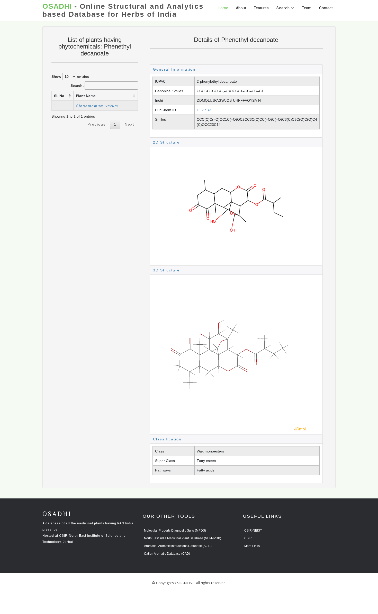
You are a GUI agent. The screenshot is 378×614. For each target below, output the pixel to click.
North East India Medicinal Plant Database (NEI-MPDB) (182, 538)
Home (223, 8)
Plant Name (86, 96)
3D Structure (166, 270)
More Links (252, 546)
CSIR (248, 538)
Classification (167, 439)
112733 (204, 110)
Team (306, 8)
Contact (326, 8)
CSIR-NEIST (253, 530)
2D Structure (166, 142)
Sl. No (59, 96)
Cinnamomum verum (97, 106)
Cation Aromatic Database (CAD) (167, 553)
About (241, 8)
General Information (174, 69)
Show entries (70, 76)
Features (261, 8)
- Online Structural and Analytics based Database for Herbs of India (123, 10)
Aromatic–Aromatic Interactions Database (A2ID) (178, 546)
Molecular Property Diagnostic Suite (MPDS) (175, 530)
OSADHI (57, 514)
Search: (77, 85)
